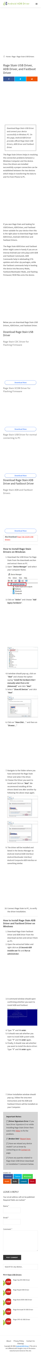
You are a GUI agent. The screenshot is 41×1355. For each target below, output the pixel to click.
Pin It (32, 1181)
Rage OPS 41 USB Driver (21, 1319)
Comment (7, 1229)
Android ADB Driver (22, 1346)
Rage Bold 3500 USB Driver (22, 1300)
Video (18, 1131)
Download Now (21, 382)
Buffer (15, 1181)
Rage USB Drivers (15, 1274)
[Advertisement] (20, 34)
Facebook (8, 1176)
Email (6, 1217)
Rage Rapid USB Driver (21, 1290)
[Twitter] (20, 79)
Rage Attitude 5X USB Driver (23, 1310)
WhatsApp (27, 1176)
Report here (25, 1138)
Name (6, 1206)
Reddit (7, 1181)
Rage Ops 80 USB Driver (21, 1280)
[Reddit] (32, 79)
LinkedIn (24, 1181)
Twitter (17, 1176)
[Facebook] (9, 79)
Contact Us (25, 1149)
